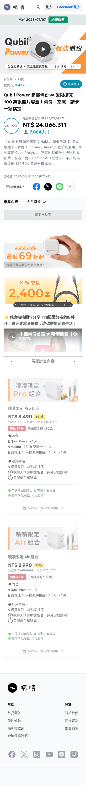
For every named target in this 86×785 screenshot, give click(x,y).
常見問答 (36, 202)
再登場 (8, 79)
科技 (21, 79)
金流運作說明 (18, 736)
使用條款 (14, 721)
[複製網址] (71, 187)
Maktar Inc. (23, 85)
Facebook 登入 (68, 7)
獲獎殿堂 (71, 728)
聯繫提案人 (17, 187)
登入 (49, 7)
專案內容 (11, 202)
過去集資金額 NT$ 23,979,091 (44, 118)
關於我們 (71, 713)
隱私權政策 (16, 728)
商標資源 (71, 721)
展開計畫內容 (43, 361)
